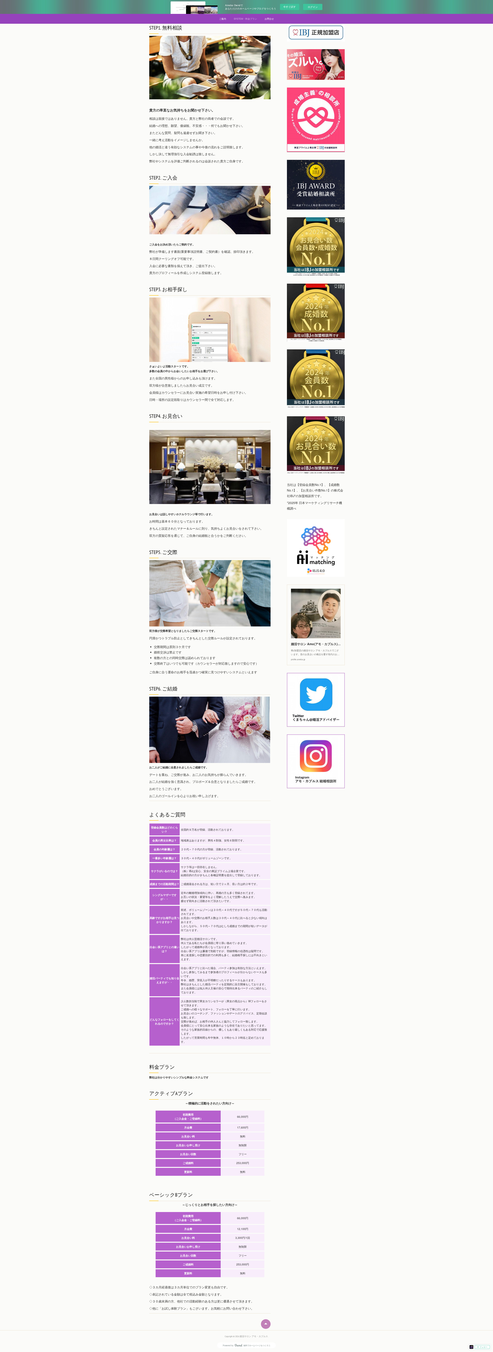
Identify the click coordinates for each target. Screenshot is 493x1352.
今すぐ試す (289, 6)
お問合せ (269, 18)
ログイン (313, 7)
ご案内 (222, 18)
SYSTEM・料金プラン (245, 18)
